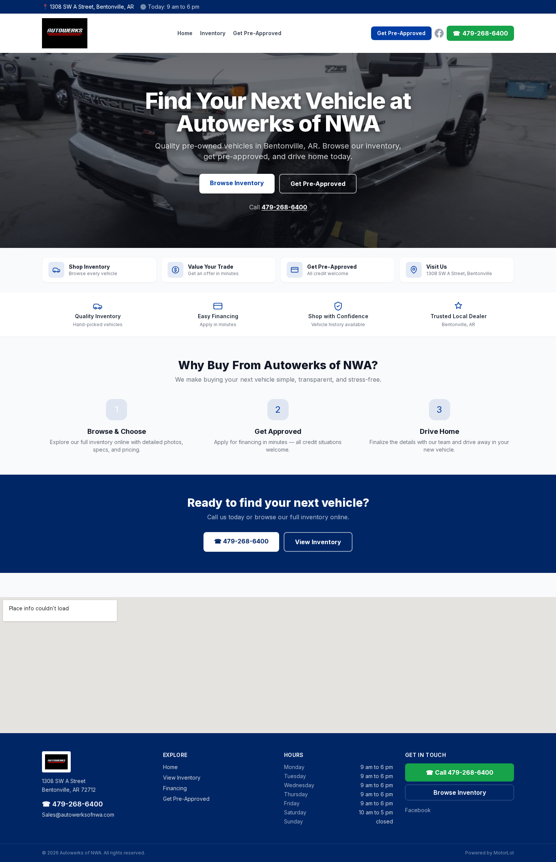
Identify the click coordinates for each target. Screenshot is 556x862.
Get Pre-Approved (257, 33)
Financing (175, 788)
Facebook (418, 810)
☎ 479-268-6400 (241, 541)
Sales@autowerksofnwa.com (78, 814)
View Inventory (318, 542)
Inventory (212, 33)
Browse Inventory (237, 183)
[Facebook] (439, 33)
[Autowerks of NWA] (64, 33)
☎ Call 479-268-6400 (459, 772)
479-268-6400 (284, 207)
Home (185, 33)
